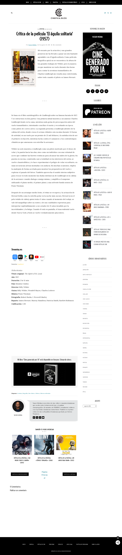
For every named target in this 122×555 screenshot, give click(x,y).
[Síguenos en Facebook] (88, 91)
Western (85, 387)
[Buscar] (11, 13)
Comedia (85, 308)
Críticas (37, 393)
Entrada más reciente (19, 474)
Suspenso (85, 377)
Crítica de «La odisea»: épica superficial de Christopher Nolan (102, 145)
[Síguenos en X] (93, 91)
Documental (86, 328)
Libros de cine (92, 2)
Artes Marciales (87, 274)
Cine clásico (31, 393)
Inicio (27, 2)
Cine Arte (85, 294)
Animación (86, 269)
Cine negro (86, 304)
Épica (84, 391)
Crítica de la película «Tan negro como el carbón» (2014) (22, 460)
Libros (47, 2)
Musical (85, 362)
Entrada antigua (69, 474)
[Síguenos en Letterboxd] (106, 91)
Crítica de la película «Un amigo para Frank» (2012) (66, 459)
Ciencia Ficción (87, 289)
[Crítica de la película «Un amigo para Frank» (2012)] (66, 444)
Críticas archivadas (45, 393)
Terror (85, 382)
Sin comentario (57, 45)
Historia (85, 352)
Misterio (85, 357)
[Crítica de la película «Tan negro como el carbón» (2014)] (22, 444)
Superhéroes (86, 372)
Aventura (41, 29)
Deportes (85, 318)
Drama (84, 333)
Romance (85, 367)
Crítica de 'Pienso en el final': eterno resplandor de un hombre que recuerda (102, 231)
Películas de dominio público (69, 2)
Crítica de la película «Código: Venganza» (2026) (44, 459)
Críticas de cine (37, 2)
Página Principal (45, 475)
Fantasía (85, 343)
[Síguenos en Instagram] (97, 91)
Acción (85, 265)
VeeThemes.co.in (68, 551)
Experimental (86, 338)
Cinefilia (59, 551)
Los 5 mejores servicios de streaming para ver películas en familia (102, 157)
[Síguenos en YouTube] (102, 91)
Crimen (85, 313)
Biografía (25, 393)
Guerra (85, 348)
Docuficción (86, 323)
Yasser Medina (32, 45)
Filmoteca (55, 2)
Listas (83, 2)
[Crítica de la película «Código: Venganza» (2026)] (44, 444)
